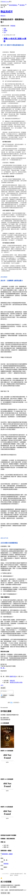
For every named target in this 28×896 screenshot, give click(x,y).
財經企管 (12, 680)
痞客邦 (11, 676)
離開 (9, 893)
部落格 (5, 30)
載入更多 (3, 688)
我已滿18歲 (3, 893)
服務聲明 (16, 875)
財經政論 (12, 25)
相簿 (5, 28)
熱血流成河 (7, 11)
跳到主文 (3, 15)
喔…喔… (3, 668)
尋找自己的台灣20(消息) (16, 682)
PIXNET (7, 873)
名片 (5, 32)
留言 (14, 676)
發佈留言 (3, 697)
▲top (2, 685)
